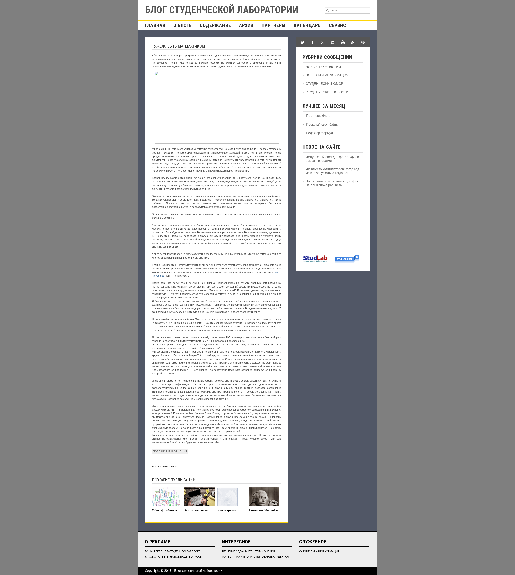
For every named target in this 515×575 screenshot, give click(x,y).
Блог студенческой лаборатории (221, 9)
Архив (246, 25)
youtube (343, 42)
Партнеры (274, 25)
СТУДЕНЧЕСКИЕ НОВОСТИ (327, 92)
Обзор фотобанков (164, 510)
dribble (363, 42)
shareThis (353, 42)
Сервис (337, 25)
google (323, 42)
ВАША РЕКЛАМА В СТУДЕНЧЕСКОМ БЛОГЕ (172, 551)
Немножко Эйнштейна (264, 510)
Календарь (307, 25)
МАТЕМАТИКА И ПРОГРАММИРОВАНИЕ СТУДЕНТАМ (255, 556)
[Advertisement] (333, 221)
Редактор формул (319, 133)
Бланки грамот (226, 510)
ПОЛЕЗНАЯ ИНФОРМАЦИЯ (170, 451)
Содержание (215, 25)
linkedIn (333, 42)
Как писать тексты (196, 510)
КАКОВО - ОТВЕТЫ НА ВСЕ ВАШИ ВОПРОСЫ (173, 556)
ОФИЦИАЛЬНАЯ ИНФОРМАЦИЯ (319, 551)
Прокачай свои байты (322, 124)
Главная (155, 25)
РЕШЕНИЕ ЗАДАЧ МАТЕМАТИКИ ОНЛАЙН (248, 551)
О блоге (182, 25)
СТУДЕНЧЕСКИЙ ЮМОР (324, 84)
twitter (303, 42)
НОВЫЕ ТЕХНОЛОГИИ (323, 67)
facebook (313, 42)
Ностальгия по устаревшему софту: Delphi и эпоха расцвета (332, 183)
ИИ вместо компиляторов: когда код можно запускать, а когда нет (332, 171)
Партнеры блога (318, 116)
